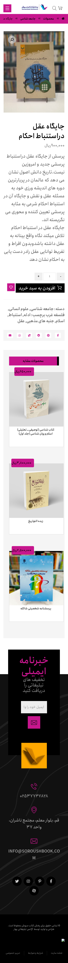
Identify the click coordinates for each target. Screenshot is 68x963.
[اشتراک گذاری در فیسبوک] (58, 335)
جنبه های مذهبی (40, 321)
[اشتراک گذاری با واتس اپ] (20, 335)
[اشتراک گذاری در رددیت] (39, 335)
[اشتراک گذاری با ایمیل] (10, 335)
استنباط (15, 315)
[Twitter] (17, 881)
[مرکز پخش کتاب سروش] (34, 8)
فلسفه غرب (55, 315)
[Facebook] (51, 881)
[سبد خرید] (60, 8)
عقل (21, 321)
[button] (12, 40)
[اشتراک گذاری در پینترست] (48, 335)
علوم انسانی (19, 309)
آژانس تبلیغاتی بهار (23, 929)
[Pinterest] (39, 881)
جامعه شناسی (42, 309)
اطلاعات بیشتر (35, 451)
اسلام (60, 321)
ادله (27, 315)
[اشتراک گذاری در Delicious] (29, 335)
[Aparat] (34, 890)
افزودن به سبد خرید (37, 288)
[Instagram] (28, 881)
